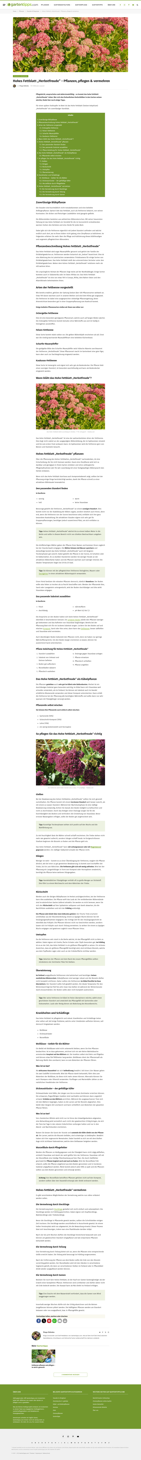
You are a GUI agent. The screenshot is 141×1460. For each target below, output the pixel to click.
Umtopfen (45, 170)
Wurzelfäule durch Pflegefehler (52, 183)
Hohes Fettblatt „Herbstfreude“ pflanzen (52, 142)
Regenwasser (96, 847)
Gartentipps (97, 5)
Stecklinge (58, 1209)
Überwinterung (46, 172)
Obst (54, 1410)
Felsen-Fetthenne (47, 131)
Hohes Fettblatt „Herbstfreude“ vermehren (53, 186)
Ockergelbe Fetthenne (49, 128)
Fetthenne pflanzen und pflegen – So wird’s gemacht (43, 1366)
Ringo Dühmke (24, 86)
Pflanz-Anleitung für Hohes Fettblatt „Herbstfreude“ (60, 150)
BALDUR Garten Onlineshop (101, 1398)
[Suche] (137, 5)
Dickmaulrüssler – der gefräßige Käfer (55, 181)
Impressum (38, 1453)
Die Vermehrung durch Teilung (52, 192)
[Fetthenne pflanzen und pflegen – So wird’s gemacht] (43, 1356)
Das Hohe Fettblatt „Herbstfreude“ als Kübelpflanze (57, 153)
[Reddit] (17, 121)
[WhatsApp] (17, 127)
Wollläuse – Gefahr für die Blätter (53, 178)
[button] (38, 1321)
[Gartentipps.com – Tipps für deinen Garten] (22, 4)
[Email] (17, 114)
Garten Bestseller (98, 1404)
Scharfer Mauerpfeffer (49, 134)
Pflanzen (45, 5)
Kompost (46, 629)
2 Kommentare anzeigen (70, 1374)
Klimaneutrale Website (100, 1407)
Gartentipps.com (24, 1453)
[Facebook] (17, 96)
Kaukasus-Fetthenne (48, 136)
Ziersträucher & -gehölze (60, 1401)
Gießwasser (85, 629)
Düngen (44, 164)
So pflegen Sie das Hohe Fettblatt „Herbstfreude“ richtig (58, 158)
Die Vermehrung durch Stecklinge (53, 189)
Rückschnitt (45, 167)
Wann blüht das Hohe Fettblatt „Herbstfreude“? (55, 139)
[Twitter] (17, 102)
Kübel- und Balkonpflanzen (61, 1404)
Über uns (111, 5)
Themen (32, 1453)
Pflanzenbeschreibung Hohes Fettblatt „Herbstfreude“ (57, 122)
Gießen (43, 161)
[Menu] (4, 5)
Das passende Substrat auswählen (54, 147)
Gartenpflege (81, 5)
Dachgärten (43, 574)
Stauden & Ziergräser (21, 76)
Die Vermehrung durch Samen (52, 195)
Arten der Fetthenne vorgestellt (49, 125)
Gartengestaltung (62, 5)
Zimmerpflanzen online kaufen (102, 1401)
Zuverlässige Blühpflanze (47, 120)
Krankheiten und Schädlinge (48, 175)
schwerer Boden (74, 620)
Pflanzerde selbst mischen (50, 156)
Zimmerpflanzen (58, 1413)
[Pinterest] (17, 108)
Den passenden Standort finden (53, 145)
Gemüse (55, 1407)
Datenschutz (46, 1453)
